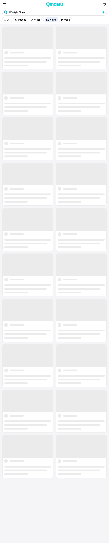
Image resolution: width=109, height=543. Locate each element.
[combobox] (54, 12)
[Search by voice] (103, 12)
